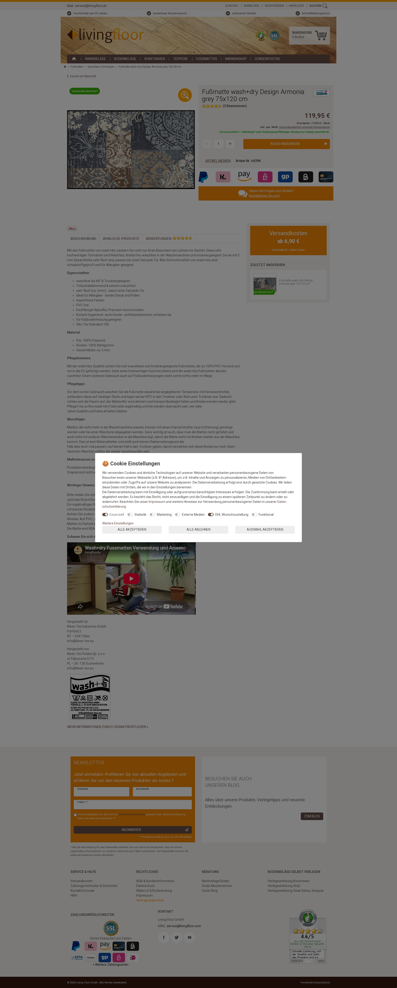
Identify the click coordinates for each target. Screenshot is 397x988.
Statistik (140, 514)
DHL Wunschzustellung (231, 514)
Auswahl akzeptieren (265, 529)
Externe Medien (193, 514)
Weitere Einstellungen (118, 523)
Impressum (157, 502)
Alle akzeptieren (132, 529)
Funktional (266, 514)
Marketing (164, 514)
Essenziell (117, 514)
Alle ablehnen (198, 529)
